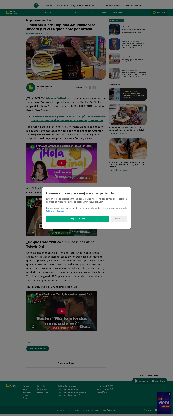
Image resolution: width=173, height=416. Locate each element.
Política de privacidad (55, 211)
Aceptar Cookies (77, 218)
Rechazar (118, 218)
